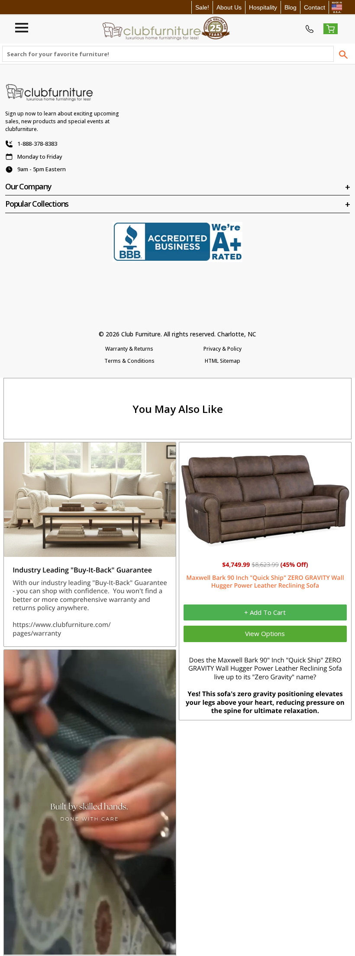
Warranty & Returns (129, 348)
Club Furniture (141, 334)
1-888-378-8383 (37, 143)
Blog (290, 7)
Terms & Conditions (129, 360)
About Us (229, 7)
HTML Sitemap (222, 360)
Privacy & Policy (222, 348)
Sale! (202, 7)
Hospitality (263, 7)
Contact (314, 7)
